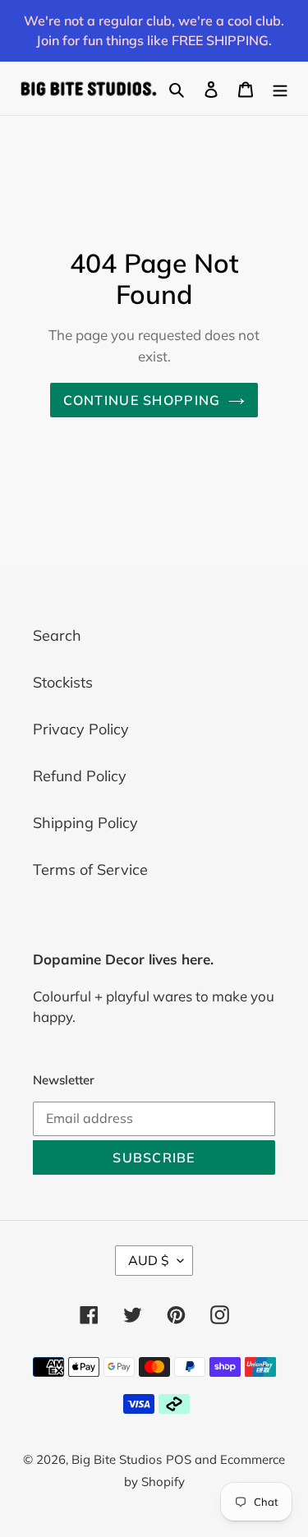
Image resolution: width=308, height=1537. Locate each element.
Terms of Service (90, 869)
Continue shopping (142, 400)
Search (57, 635)
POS (178, 1459)
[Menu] (280, 88)
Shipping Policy (85, 822)
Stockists (63, 682)
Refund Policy (79, 775)
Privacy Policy (81, 729)
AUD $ (148, 1260)
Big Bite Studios (116, 1459)
